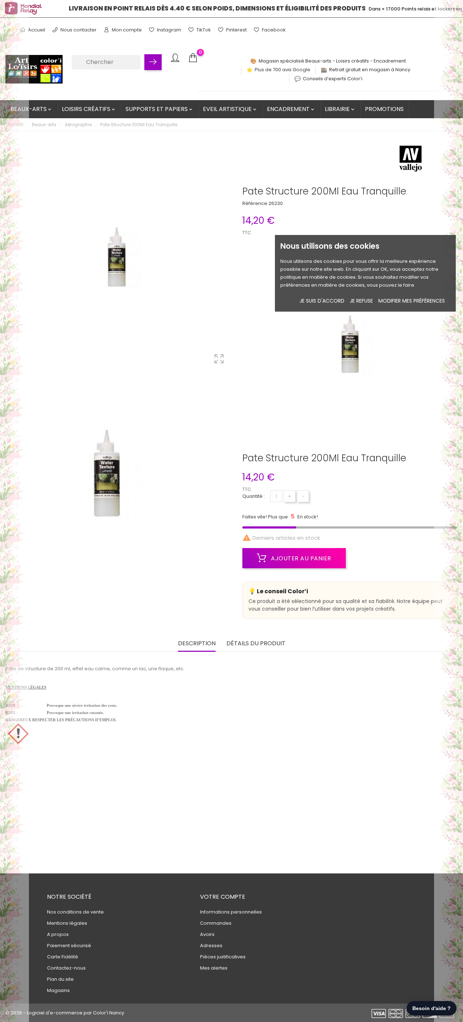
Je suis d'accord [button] (322, 301)
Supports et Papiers (160, 109)
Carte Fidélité (62, 956)
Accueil (36, 29)
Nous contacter (78, 29)
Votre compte (222, 897)
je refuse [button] (361, 301)
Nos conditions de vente (75, 911)
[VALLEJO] (411, 161)
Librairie (340, 109)
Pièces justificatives (223, 956)
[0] (193, 58)
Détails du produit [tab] (255, 643)
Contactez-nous (66, 968)
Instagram (168, 29)
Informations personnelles (231, 911)
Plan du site (60, 979)
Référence (254, 203)
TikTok (203, 29)
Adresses (211, 945)
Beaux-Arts (31, 109)
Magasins (58, 990)
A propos (58, 934)
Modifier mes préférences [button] (411, 301)
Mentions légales (67, 923)
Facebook (273, 29)
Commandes (216, 923)
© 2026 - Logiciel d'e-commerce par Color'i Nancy (64, 1012)
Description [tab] (197, 643)
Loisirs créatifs (89, 109)
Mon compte (126, 29)
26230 (275, 203)
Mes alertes (214, 968)
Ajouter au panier (300, 558)
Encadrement (291, 109)
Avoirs (207, 934)
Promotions (384, 109)
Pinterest (236, 29)
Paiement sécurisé (69, 945)
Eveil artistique (230, 109)
